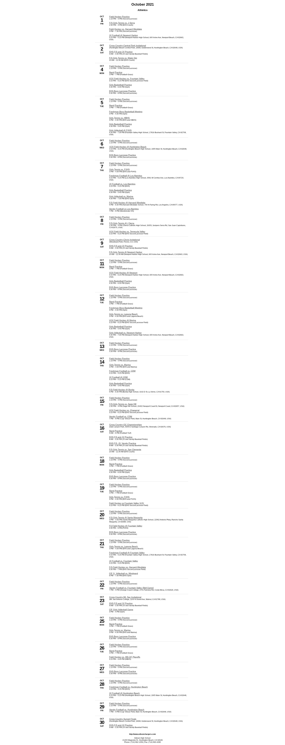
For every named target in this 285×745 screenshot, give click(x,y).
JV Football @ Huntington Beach (124, 693)
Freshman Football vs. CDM (122, 371)
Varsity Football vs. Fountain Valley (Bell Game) (131, 588)
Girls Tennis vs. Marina (120, 365)
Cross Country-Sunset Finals (122, 719)
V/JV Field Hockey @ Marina (122, 320)
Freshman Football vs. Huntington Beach (128, 687)
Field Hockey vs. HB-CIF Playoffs (124, 657)
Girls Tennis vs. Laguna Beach (123, 314)
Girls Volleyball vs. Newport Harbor (125, 333)
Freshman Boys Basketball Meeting (125, 111)
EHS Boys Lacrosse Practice (122, 91)
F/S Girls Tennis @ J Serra (121, 223)
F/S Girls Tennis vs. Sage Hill (122, 404)
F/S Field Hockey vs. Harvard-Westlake (127, 567)
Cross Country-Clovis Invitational (124, 239)
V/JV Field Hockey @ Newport (123, 273)
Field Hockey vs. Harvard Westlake (125, 29)
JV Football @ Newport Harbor (123, 35)
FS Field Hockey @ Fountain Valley (125, 526)
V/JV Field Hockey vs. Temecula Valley (127, 231)
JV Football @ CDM (118, 377)
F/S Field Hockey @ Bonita (121, 389)
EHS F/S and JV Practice (121, 52)
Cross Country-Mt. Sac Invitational (125, 597)
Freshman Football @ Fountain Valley (127, 552)
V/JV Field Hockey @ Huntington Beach (127, 147)
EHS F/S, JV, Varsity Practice (122, 443)
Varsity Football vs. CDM (120, 416)
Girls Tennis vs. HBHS (119, 118)
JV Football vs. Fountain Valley (123, 561)
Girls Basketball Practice (120, 85)
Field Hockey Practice (119, 16)
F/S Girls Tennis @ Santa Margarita (125, 517)
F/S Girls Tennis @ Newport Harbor (125, 252)
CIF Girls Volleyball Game (121, 609)
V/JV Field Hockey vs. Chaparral (124, 410)
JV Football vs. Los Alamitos (122, 184)
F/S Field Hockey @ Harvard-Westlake (127, 202)
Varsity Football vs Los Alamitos (124, 209)
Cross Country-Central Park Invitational (127, 45)
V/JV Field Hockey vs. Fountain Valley (126, 78)
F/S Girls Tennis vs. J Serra (122, 23)
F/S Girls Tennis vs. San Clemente (125, 449)
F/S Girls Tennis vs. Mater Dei (123, 58)
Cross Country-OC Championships (125, 424)
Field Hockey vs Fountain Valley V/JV (126, 503)
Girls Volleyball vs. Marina (121, 196)
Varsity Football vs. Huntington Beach (126, 709)
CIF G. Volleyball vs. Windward (123, 573)
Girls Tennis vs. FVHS (119, 169)
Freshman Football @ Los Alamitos (125, 175)
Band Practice (115, 72)
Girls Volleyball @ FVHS (120, 130)
